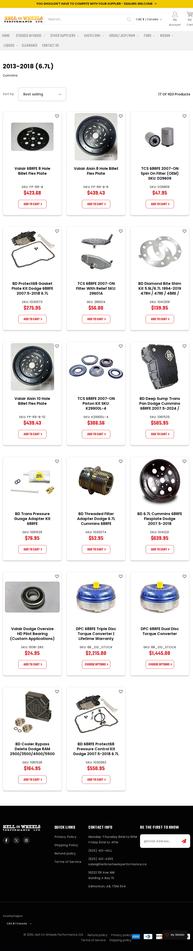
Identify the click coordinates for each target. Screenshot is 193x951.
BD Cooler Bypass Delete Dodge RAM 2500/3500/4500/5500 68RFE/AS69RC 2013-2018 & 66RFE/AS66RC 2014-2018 (32, 756)
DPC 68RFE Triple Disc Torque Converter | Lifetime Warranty (96, 633)
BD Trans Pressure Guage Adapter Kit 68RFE (32, 518)
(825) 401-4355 (100, 859)
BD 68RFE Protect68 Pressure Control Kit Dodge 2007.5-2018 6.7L (96, 749)
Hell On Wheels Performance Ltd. (58, 934)
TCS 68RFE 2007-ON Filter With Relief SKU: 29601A (96, 288)
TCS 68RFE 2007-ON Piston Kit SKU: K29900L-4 (96, 403)
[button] (29, 36)
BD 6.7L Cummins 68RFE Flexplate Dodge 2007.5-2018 (159, 518)
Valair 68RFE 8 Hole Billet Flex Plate (32, 171)
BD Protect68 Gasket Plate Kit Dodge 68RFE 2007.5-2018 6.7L (32, 288)
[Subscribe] (184, 841)
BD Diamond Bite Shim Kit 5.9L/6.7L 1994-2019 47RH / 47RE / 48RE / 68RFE (159, 291)
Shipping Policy (66, 845)
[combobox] (88, 19)
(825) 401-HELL (100, 850)
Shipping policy (120, 940)
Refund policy (65, 853)
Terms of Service (67, 862)
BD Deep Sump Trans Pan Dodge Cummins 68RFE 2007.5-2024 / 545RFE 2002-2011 (159, 406)
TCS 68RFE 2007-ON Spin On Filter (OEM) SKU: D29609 (160, 173)
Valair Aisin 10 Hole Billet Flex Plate (32, 401)
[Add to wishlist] (57, 116)
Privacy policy (121, 935)
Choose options (95, 664)
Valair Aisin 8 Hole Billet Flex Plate (96, 171)
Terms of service (93, 940)
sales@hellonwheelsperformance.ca (117, 864)
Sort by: (9, 94)
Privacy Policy (65, 837)
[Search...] (129, 19)
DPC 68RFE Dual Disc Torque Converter (160, 631)
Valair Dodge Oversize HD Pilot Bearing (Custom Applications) (32, 633)
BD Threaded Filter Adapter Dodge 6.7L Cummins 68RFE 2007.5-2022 (96, 521)
